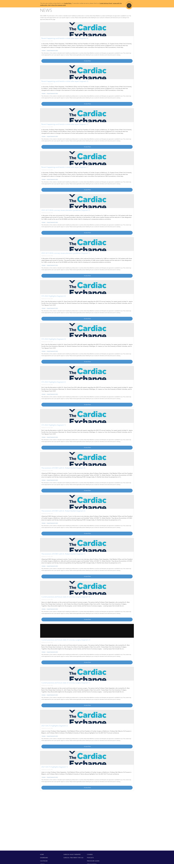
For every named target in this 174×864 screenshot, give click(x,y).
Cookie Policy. (68, 3)
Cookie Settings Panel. (105, 3)
